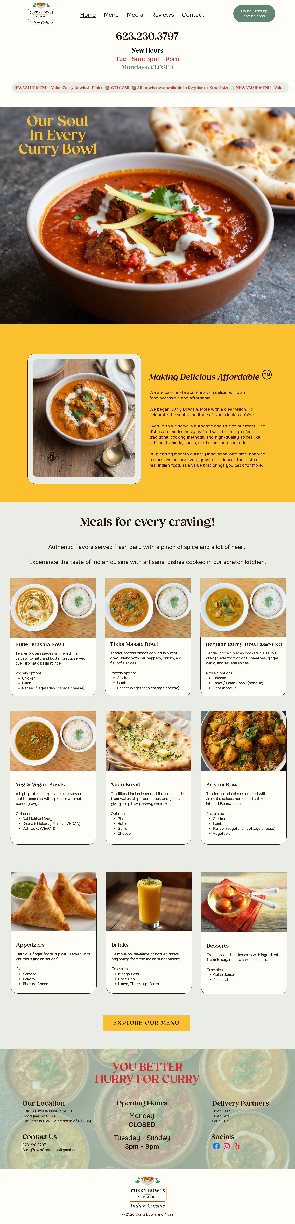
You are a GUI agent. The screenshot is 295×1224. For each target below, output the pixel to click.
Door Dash (221, 1111)
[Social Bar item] (216, 1146)
